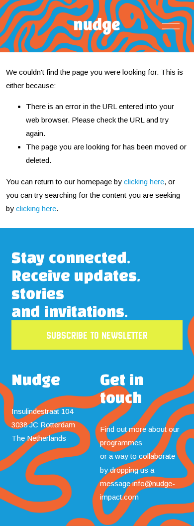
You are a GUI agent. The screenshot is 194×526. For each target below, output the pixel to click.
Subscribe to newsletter (97, 335)
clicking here (144, 181)
